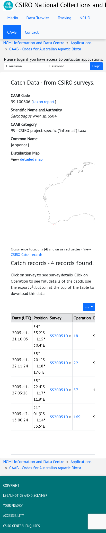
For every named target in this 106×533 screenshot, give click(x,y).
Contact (32, 32)
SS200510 (59, 335)
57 (76, 389)
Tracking (64, 17)
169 (77, 416)
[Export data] (89, 307)
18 (76, 335)
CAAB (12, 32)
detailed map (31, 159)
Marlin (12, 17)
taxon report (44, 101)
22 (76, 362)
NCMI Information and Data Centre (33, 42)
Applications (81, 42)
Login (96, 66)
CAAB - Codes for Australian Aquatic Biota (45, 48)
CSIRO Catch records (26, 254)
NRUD (85, 17)
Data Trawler (37, 17)
